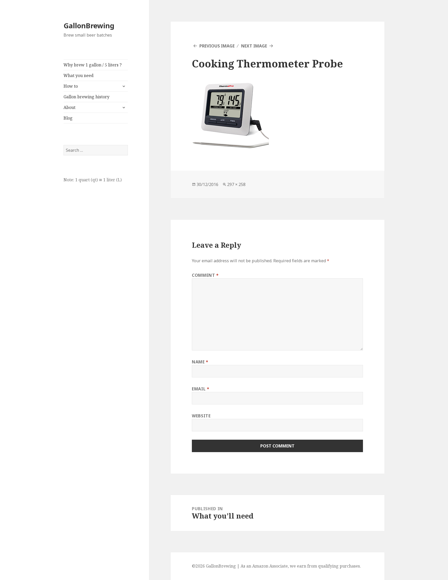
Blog (68, 118)
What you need (79, 75)
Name (200, 362)
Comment (205, 275)
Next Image (254, 46)
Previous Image (217, 46)
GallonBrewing (89, 25)
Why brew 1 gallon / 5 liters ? (93, 65)
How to (71, 86)
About (69, 107)
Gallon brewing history (86, 97)
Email (200, 389)
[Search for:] (96, 150)
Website (201, 416)
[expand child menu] (124, 86)
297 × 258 (236, 184)
